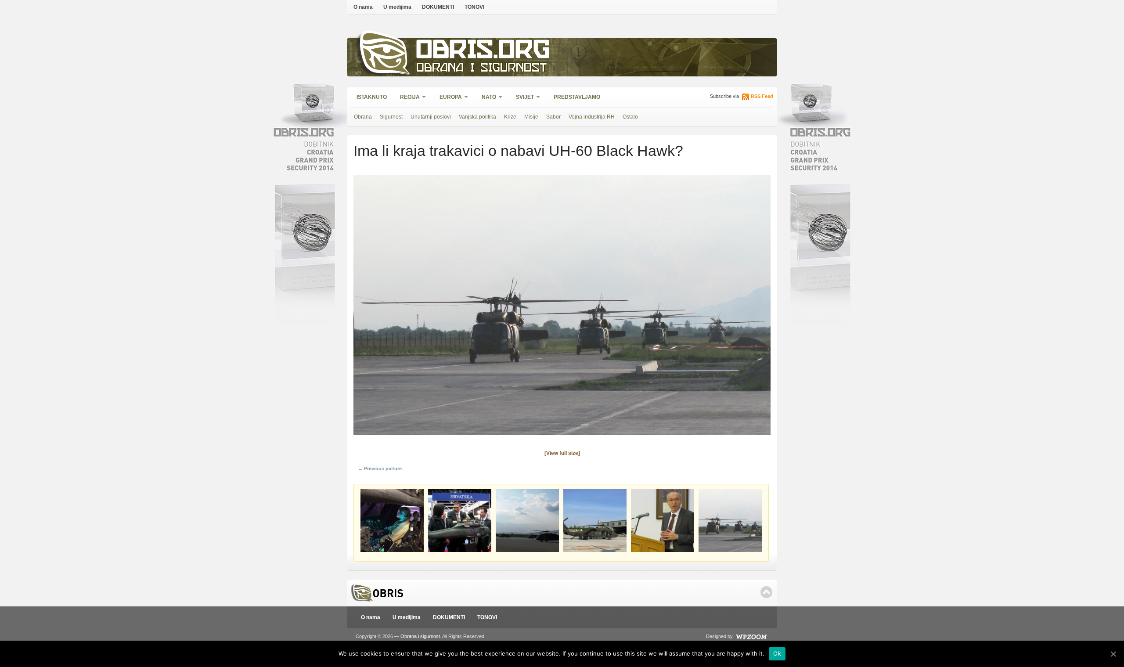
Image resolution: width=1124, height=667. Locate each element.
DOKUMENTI (438, 7)
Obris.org (483, 51)
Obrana (363, 117)
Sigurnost (391, 117)
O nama (363, 7)
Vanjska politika (477, 117)
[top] (766, 592)
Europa (448, 97)
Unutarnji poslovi (431, 117)
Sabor (553, 117)
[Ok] (1113, 653)
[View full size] (562, 453)
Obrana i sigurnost (481, 69)
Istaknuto (372, 97)
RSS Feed (762, 96)
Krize (510, 117)
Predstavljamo (577, 97)
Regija (407, 97)
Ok (777, 653)
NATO (486, 97)
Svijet (522, 97)
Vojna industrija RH (592, 117)
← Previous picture (380, 468)
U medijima (397, 7)
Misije (531, 117)
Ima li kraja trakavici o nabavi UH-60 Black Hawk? (518, 150)
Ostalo (630, 117)
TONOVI (474, 7)
